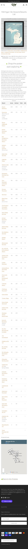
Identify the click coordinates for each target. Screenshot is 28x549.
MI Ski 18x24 (17, 50)
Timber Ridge (5, 298)
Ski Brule (4, 194)
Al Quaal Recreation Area (4, 373)
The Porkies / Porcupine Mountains (5, 207)
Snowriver (4, 112)
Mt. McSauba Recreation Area (5, 354)
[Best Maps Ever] (14, 4)
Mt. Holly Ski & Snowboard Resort (5, 250)
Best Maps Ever (7, 544)
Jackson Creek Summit (4, 147)
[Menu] (1, 4)
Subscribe (14, 523)
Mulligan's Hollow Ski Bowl (4, 380)
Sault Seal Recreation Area (4, 405)
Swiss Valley (5, 294)
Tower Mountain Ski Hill (5, 432)
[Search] (4, 4)
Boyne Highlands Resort (4, 124)
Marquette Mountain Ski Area (5, 175)
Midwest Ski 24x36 (9, 52)
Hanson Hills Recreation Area (5, 257)
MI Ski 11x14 (10, 50)
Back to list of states (9, 479)
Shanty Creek (5, 164)
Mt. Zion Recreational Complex (5, 330)
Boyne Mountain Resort (4, 131)
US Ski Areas (18, 52)
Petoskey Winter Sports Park (5, 314)
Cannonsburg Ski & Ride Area (5, 269)
